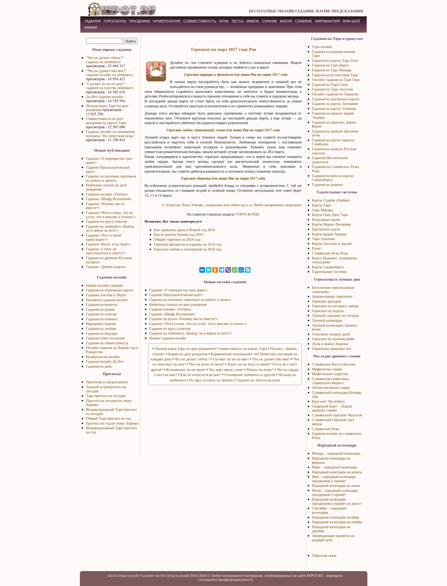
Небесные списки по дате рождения (106, 187)
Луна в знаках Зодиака (330, 343)
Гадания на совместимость (107, 342)
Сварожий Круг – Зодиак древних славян (332, 408)
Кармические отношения (231, 353)
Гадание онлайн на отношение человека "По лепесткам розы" (110, 133)
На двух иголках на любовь (211, 379)
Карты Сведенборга (328, 266)
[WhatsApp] (234, 270)
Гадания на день (99, 366)
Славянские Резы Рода (330, 253)
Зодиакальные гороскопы (332, 296)
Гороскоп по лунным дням (333, 338)
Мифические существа (330, 373)
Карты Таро (321, 204)
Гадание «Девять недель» (106, 266)
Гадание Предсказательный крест (108, 169)
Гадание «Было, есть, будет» (108, 243)
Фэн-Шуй (351, 21)
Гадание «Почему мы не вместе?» (105, 205)
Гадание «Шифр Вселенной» (109, 198)
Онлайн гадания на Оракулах (335, 93)
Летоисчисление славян (331, 387)
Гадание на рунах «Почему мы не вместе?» (183, 318)
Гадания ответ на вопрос (105, 337)
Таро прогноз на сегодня (105, 395)
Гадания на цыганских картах (335, 98)
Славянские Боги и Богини (333, 364)
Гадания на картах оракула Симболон (333, 141)
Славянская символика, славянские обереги (330, 380)
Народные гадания (101, 323)
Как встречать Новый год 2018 (178, 234)
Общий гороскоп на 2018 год (177, 239)
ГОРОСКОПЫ (115, 21)
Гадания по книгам (101, 313)
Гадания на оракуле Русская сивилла (334, 150)
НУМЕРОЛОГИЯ (166, 21)
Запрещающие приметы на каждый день (333, 537)
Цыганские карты (326, 229)
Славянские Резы (325, 428)
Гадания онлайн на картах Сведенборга (333, 177)
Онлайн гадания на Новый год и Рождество (112, 349)
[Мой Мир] (241, 270)
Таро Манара (322, 209)
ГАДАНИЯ (93, 21)
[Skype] (248, 270)
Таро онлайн (322, 46)
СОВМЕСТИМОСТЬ (199, 21)
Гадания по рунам (100, 309)
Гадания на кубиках (102, 318)
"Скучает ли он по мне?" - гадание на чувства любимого (110, 85)
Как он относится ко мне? (200, 374)
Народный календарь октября (335, 517)
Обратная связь (324, 555)
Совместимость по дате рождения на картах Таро (106, 120)
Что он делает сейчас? (192, 358)
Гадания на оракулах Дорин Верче (334, 124)
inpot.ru (246, 204)
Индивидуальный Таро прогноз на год (111, 429)
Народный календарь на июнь (336, 485)
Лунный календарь (327, 320)
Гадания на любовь (101, 328)
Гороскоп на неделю (328, 310)
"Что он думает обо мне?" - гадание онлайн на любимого (109, 72)
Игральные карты (326, 219)
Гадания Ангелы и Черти (106, 294)
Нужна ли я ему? (260, 369)
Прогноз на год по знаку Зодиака (112, 423)
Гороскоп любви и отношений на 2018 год (187, 249)
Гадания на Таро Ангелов (332, 89)
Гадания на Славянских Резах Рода (335, 168)
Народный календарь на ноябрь (337, 521)
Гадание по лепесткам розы (258, 379)
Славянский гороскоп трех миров (333, 421)
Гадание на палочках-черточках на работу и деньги (111, 178)
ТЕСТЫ (237, 21)
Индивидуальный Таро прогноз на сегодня (111, 411)
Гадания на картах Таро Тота (335, 60)
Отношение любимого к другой (249, 374)
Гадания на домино (327, 184)
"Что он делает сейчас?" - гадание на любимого (106, 59)
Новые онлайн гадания (104, 285)
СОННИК (269, 21)
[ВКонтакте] (202, 270)
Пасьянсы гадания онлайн (107, 299)
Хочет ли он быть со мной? (249, 364)
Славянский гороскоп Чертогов (337, 414)
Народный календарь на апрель (337, 471)
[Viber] (228, 270)
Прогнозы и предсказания (106, 381)
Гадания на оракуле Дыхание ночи (335, 133)
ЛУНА (224, 21)
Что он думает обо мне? (271, 358)
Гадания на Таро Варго (330, 65)
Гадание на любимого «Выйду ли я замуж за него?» (110, 228)
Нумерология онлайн (103, 356)
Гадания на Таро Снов (330, 84)
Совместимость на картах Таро (242, 348)
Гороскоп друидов (326, 301)
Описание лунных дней (331, 333)
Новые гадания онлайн (167, 337)
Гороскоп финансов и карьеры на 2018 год (187, 244)
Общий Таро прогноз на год (108, 418)
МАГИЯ (286, 21)
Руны (316, 248)
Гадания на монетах (102, 304)
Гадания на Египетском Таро (335, 74)
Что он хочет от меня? (206, 364)
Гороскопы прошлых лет (331, 348)
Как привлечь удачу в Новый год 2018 (184, 229)
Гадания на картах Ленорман (335, 103)
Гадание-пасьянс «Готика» (107, 194)
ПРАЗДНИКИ (139, 21)
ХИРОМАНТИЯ (327, 21)
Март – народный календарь (334, 466)
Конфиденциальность (235, 579)
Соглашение (207, 579)
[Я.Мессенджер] (208, 270)
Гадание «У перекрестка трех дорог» (109, 160)
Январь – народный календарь (336, 453)
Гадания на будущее (102, 333)
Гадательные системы (329, 271)
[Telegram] (221, 270)
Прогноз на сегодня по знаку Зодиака (109, 402)
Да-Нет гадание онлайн (104, 96)
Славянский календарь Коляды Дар (336, 394)
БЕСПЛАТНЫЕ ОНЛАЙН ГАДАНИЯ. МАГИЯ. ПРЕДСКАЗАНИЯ (306, 11)
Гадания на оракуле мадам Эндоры (333, 115)
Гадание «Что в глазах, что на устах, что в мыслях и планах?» (111, 214)
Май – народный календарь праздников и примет (334, 478)
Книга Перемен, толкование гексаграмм (334, 260)
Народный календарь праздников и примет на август (337, 501)
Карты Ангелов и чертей (332, 243)
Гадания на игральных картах (109, 289)
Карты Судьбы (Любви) (331, 200)
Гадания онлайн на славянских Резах (336, 435)
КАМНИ (91, 27)
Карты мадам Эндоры (329, 233)
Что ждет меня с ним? (226, 369)
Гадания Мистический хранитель (330, 159)
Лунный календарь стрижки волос (334, 327)
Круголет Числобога (328, 401)
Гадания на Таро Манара (331, 69)
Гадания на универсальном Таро (333, 53)
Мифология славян (327, 368)
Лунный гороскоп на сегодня (335, 315)
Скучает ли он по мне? (231, 358)
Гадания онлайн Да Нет (105, 361)
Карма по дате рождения (187, 353)
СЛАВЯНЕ (303, 21)
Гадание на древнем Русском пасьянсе (109, 259)
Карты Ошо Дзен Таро (330, 214)
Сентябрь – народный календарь (329, 510)
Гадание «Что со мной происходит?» (103, 237)
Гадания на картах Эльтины (334, 108)
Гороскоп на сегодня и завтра (335, 305)
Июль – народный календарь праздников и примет (335, 492)
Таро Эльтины (323, 238)
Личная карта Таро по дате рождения (107, 107)
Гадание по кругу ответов (106, 221)
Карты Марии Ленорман (331, 224)
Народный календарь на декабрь (331, 528)
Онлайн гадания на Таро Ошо (336, 79)
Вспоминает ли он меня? (186, 369)
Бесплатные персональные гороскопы (333, 289)
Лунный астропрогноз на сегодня (106, 388)
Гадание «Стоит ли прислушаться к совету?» (106, 250)
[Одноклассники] (215, 270)
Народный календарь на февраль (331, 460)
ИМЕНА (252, 21)
